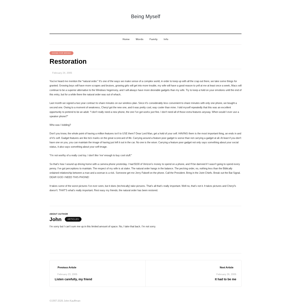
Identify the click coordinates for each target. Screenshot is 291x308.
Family (154, 39)
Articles (73, 219)
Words (139, 39)
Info (166, 39)
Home (126, 39)
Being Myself (145, 16)
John (55, 219)
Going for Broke (61, 53)
